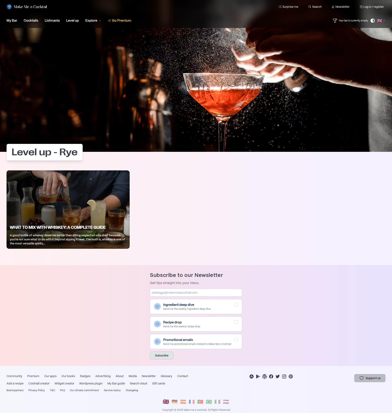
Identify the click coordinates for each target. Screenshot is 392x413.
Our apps (50, 376)
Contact (182, 376)
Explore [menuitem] (91, 20)
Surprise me (290, 7)
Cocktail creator (39, 383)
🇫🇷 (192, 402)
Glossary (166, 376)
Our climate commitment (84, 390)
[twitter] (277, 376)
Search (317, 7)
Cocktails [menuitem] (31, 20)
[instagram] (284, 376)
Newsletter (342, 7)
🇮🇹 (217, 402)
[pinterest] (290, 376)
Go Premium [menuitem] (121, 20)
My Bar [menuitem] (12, 20)
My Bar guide (116, 383)
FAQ (62, 390)
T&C (52, 390)
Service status (112, 390)
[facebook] (271, 376)
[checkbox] (236, 304)
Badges (85, 376)
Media (133, 376)
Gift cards (158, 383)
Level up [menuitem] (72, 20)
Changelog (132, 390)
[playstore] (258, 376)
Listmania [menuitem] (52, 20)
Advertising (103, 376)
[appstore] (251, 376)
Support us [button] (373, 378)
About (120, 376)
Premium (33, 376)
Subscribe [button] (161, 355)
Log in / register (373, 7)
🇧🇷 (209, 402)
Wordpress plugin (90, 383)
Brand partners (15, 390)
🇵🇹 (200, 402)
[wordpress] (264, 376)
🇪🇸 (183, 402)
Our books (68, 376)
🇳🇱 (226, 402)
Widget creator (64, 383)
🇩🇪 (175, 402)
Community (14, 376)
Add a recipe (15, 383)
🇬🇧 (166, 402)
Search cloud (138, 383)
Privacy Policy (36, 390)
